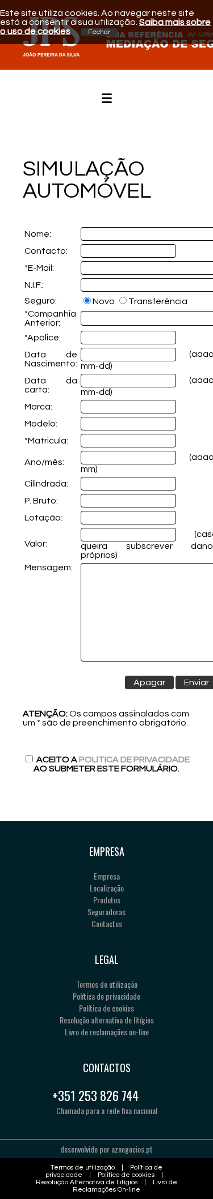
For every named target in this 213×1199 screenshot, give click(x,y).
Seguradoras (106, 912)
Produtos (106, 900)
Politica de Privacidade (134, 759)
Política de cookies (106, 1008)
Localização (107, 888)
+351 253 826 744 (95, 1095)
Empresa (107, 876)
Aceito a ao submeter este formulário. (112, 764)
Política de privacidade (106, 996)
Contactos (106, 923)
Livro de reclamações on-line (107, 1032)
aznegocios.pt (132, 1149)
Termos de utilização (106, 984)
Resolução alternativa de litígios (107, 1020)
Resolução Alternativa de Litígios (86, 1182)
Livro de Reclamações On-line (125, 1186)
